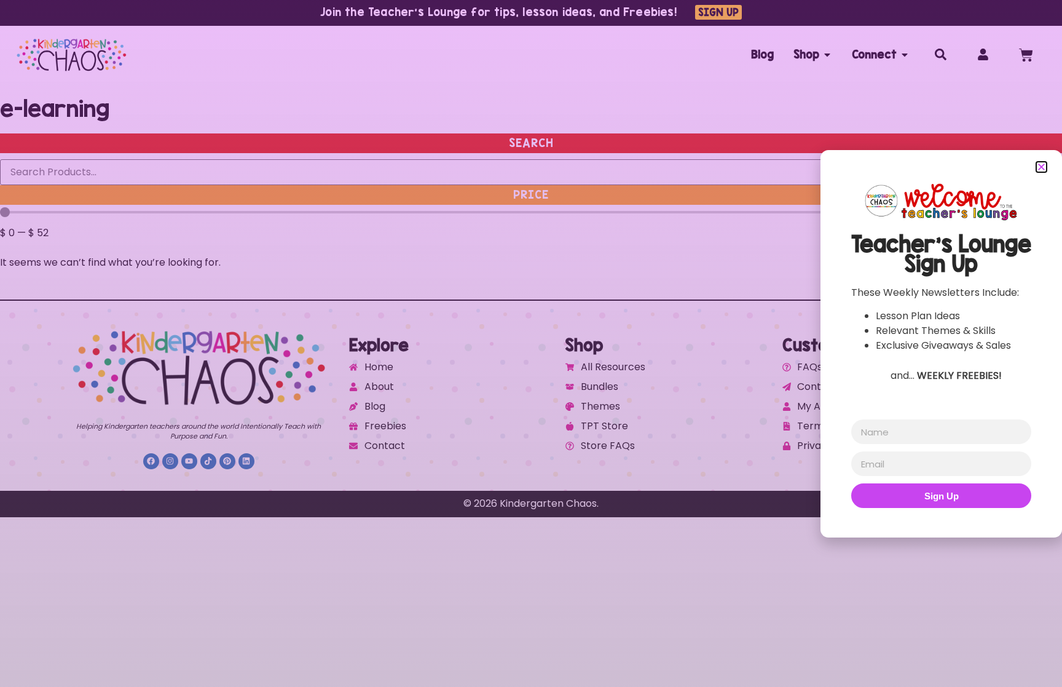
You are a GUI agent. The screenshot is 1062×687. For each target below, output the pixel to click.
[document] (531, 343)
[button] (1041, 167)
